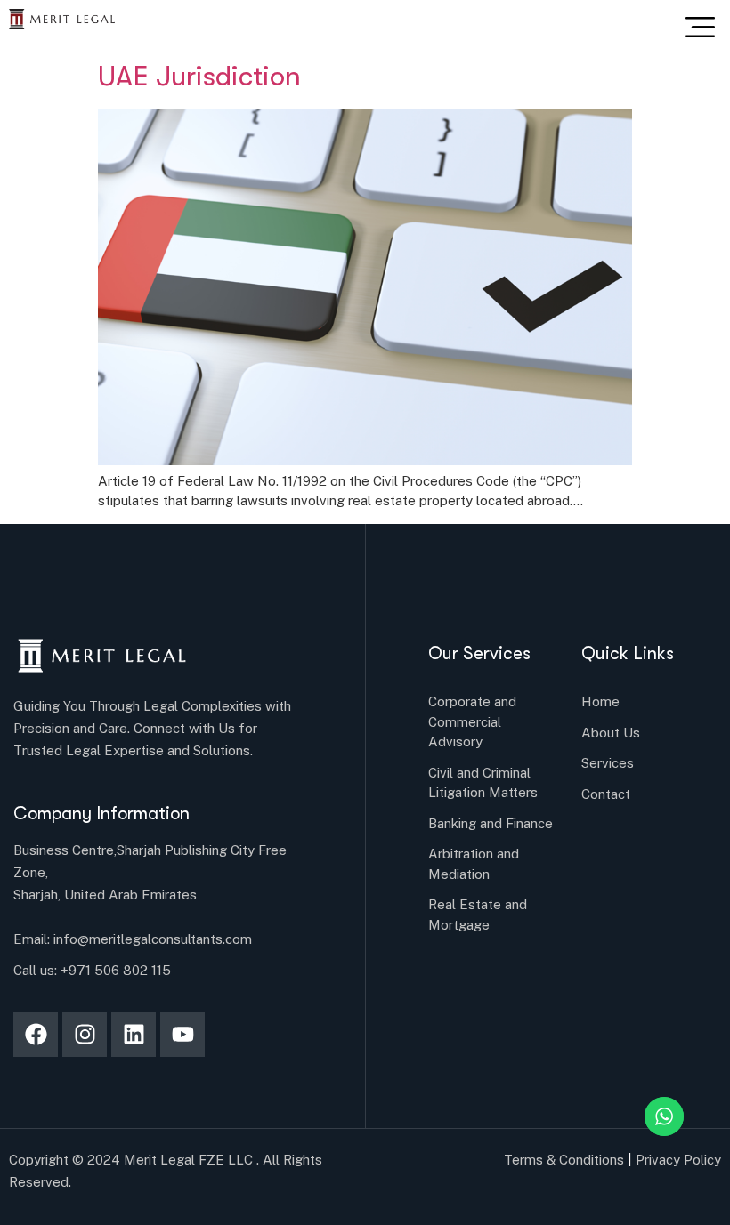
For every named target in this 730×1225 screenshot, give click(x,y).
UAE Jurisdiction (199, 78)
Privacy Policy (678, 1159)
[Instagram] (84, 1034)
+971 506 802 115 (116, 970)
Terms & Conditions (564, 1159)
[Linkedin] (133, 1034)
